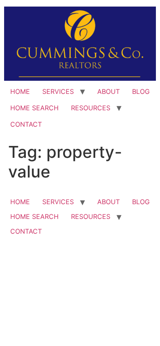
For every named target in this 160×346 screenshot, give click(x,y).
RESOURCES (90, 108)
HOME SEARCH (34, 108)
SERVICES (58, 91)
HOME (20, 91)
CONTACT (26, 124)
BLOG (141, 91)
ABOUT (108, 91)
